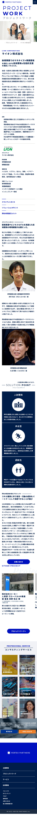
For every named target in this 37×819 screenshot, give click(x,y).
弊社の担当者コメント (9, 213)
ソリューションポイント (10, 208)
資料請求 (5, 798)
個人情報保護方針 (8, 804)
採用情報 (6, 785)
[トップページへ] (3, 43)
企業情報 (6, 768)
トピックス (6, 791)
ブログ (5, 796)
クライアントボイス (8, 202)
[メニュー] (35, 2)
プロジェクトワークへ (18, 631)
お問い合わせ (18, 562)
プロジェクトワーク (9, 774)
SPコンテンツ (6, 793)
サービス (6, 779)
